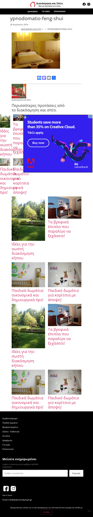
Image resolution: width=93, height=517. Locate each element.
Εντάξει (46, 512)
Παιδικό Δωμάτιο (10, 422)
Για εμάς (46, 11)
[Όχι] (89, 511)
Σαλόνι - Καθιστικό (10, 431)
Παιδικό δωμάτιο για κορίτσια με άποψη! (21, 180)
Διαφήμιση (32, 11)
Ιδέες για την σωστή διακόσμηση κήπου (11, 142)
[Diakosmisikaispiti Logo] (46, 4)
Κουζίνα (6, 436)
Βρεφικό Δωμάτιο (10, 427)
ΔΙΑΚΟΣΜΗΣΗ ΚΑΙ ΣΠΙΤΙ (31, 29)
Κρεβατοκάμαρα (9, 418)
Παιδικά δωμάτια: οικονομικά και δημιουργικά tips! (28, 295)
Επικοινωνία (60, 11)
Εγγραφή (76, 473)
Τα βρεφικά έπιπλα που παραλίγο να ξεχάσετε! (59, 228)
